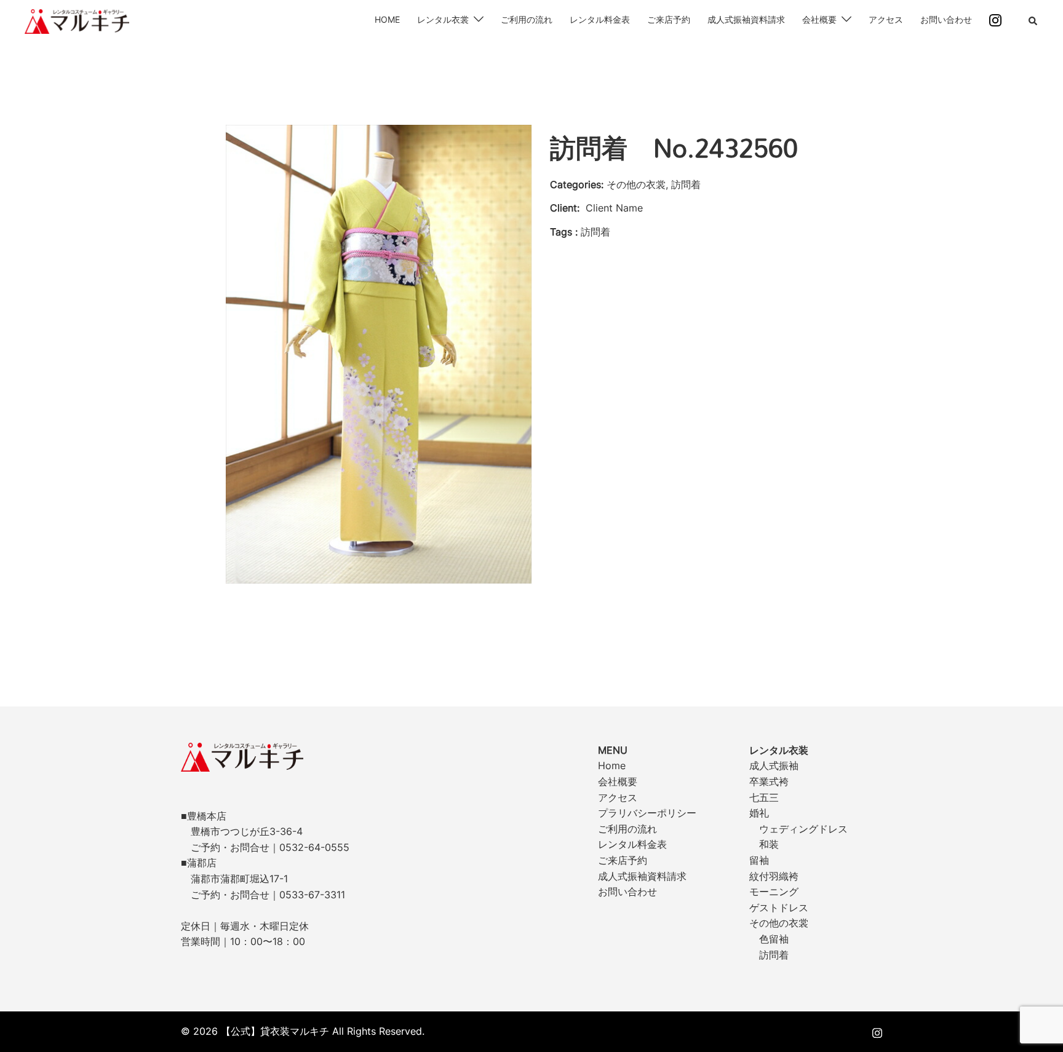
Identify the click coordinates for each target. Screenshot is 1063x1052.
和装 (769, 844)
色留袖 (774, 939)
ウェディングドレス (803, 829)
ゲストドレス (778, 907)
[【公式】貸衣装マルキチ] (77, 20)
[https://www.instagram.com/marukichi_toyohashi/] (877, 1031)
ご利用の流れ (526, 19)
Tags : (564, 232)
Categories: (576, 184)
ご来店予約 (668, 19)
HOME (387, 19)
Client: (564, 208)
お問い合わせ (946, 19)
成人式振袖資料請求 (746, 19)
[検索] (1033, 21)
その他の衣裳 (778, 923)
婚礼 (759, 813)
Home (612, 765)
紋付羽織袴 (773, 876)
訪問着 (774, 955)
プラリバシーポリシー (647, 813)
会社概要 (819, 19)
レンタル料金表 (600, 19)
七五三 (764, 797)
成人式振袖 (773, 765)
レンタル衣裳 (443, 19)
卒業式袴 (769, 781)
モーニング (773, 891)
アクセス (886, 19)
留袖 (759, 860)
